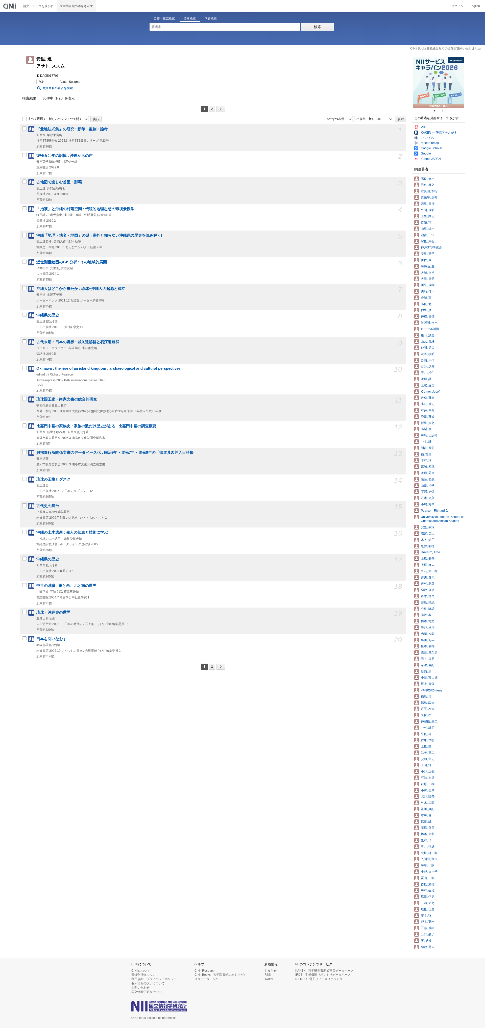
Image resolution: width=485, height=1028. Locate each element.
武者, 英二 (427, 753)
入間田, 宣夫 (429, 859)
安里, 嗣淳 (427, 527)
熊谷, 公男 (427, 659)
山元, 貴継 (427, 341)
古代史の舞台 (47, 506)
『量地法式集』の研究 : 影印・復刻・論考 (72, 129)
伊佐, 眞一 (427, 260)
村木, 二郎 (427, 803)
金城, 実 (426, 297)
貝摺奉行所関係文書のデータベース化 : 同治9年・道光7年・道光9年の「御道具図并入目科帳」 (116, 452)
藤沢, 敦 (426, 615)
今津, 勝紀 (427, 665)
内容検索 (211, 18)
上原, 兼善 (427, 558)
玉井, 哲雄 (427, 846)
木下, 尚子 (427, 540)
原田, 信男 (427, 896)
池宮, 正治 (427, 235)
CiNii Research (205, 970)
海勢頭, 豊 (427, 266)
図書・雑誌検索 (164, 18)
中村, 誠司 (427, 728)
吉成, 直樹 (427, 397)
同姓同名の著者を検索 (57, 88)
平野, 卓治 (427, 627)
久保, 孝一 (427, 715)
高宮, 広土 (427, 533)
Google (426, 153)
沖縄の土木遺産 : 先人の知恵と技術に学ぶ (72, 532)
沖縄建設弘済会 (431, 690)
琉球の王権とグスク (53, 479)
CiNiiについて (140, 970)
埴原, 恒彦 (427, 909)
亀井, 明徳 (427, 546)
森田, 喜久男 (429, 652)
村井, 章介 (427, 410)
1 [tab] (436, 110)
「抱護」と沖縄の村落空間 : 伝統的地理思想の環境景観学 (85, 209)
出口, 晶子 (427, 934)
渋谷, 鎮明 (427, 354)
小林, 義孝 (427, 790)
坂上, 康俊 (427, 684)
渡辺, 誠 (426, 379)
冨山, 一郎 (427, 878)
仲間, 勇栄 (427, 347)
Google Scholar (431, 148)
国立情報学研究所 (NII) (146, 992)
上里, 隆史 (427, 216)
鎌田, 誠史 (427, 335)
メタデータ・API (206, 979)
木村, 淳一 (427, 460)
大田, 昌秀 (427, 279)
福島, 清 (426, 696)
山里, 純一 (427, 229)
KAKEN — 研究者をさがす (439, 132)
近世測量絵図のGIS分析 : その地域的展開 (71, 262)
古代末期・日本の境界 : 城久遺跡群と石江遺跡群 (77, 342)
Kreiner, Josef (430, 391)
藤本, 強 (426, 915)
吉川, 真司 (427, 577)
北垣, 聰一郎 (429, 853)
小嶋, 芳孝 (427, 504)
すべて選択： (37, 118)
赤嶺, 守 (426, 222)
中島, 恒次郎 (429, 435)
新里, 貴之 (427, 423)
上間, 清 (426, 765)
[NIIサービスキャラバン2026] (438, 82)
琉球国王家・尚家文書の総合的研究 (66, 399)
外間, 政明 (427, 210)
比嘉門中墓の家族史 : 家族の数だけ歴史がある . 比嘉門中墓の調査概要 (96, 426)
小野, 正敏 (427, 771)
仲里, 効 (426, 310)
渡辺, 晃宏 (427, 473)
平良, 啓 (426, 734)
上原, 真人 (427, 565)
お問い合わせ (140, 987)
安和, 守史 (427, 759)
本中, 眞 (426, 815)
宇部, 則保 (427, 491)
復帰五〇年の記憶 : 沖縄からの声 (64, 156)
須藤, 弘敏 (427, 479)
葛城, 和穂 (427, 466)
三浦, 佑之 (427, 903)
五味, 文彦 (427, 778)
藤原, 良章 (427, 828)
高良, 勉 (426, 304)
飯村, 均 (426, 840)
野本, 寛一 (427, 921)
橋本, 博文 (427, 621)
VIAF (424, 127)
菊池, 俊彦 (427, 590)
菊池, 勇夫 (427, 947)
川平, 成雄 (427, 285)
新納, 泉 (426, 671)
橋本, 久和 (427, 834)
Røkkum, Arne (430, 552)
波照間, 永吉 (429, 322)
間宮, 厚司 (427, 448)
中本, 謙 (426, 441)
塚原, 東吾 (427, 241)
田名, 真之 (427, 185)
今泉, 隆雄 (427, 609)
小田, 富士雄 (429, 677)
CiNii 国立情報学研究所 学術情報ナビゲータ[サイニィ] (10, 6)
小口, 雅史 (427, 404)
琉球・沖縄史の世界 (53, 612)
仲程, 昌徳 (427, 316)
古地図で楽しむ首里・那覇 (59, 182)
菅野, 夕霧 (427, 366)
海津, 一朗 (427, 865)
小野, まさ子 (429, 871)
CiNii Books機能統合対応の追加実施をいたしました (445, 48)
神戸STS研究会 (431, 247)
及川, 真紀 (427, 809)
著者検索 (190, 18)
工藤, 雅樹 (427, 928)
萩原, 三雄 (427, 784)
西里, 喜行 (427, 204)
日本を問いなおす (51, 639)
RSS (267, 974)
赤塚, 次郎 (427, 634)
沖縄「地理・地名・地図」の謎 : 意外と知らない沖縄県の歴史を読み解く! (99, 235)
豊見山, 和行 (429, 191)
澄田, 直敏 (427, 416)
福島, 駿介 (427, 703)
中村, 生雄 (427, 890)
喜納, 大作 (427, 360)
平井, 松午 (427, 372)
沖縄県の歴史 (47, 315)
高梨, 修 (426, 429)
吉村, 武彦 (427, 583)
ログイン (457, 6)
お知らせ (270, 970)
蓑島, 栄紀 (427, 602)
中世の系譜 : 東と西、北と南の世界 (66, 586)
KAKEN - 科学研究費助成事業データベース (324, 970)
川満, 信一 (427, 291)
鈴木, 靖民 (427, 596)
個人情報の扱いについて (148, 983)
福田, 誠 (426, 821)
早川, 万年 (427, 640)
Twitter (268, 979)
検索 (317, 26)
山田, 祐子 (427, 485)
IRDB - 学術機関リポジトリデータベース (323, 974)
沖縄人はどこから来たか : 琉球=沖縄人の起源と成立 (80, 289)
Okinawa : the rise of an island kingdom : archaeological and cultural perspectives (108, 368)
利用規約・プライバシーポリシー (154, 979)
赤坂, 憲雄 (427, 884)
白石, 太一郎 (429, 571)
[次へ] (220, 109)
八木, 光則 (427, 498)
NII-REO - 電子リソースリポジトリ (319, 979)
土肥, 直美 (427, 385)
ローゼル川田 (430, 329)
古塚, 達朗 (427, 740)
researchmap (430, 143)
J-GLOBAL (428, 138)
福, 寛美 (426, 454)
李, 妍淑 (426, 940)
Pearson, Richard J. (434, 510)
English (475, 6)
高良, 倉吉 (427, 179)
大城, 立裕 (427, 272)
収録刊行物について (145, 974)
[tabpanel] (438, 82)
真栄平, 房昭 (429, 197)
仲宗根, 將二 (429, 721)
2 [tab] (444, 110)
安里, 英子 (427, 254)
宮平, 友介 (427, 709)
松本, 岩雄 (427, 646)
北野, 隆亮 (427, 796)
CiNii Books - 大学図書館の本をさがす (221, 974)
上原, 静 (426, 746)
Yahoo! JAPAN (431, 159)
